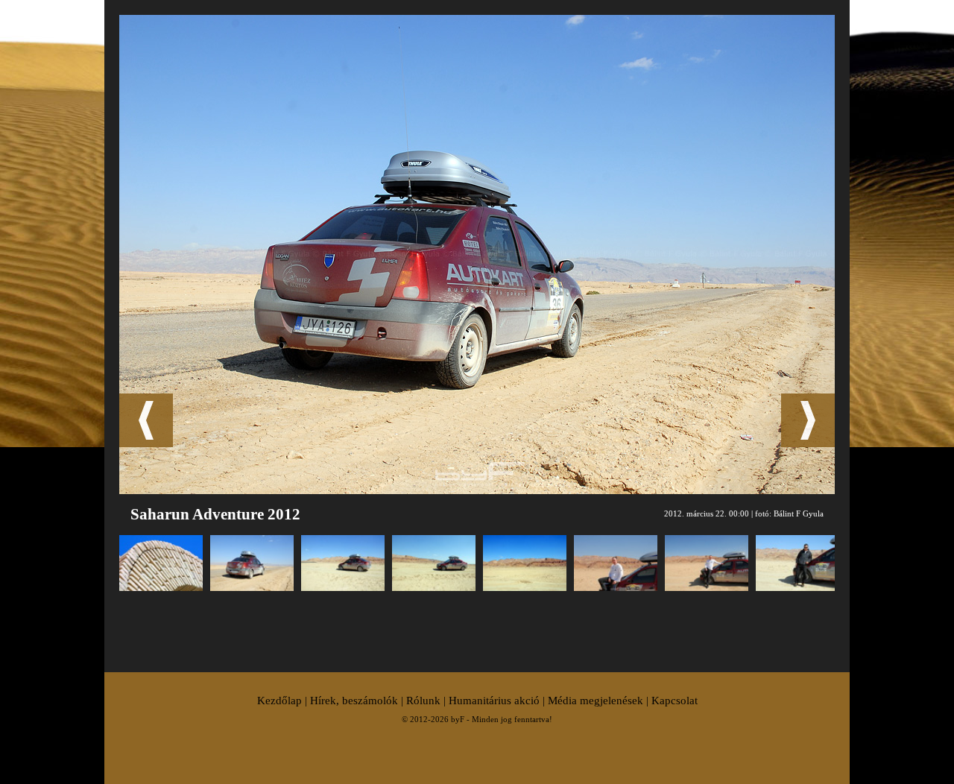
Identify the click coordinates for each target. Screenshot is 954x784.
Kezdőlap (279, 700)
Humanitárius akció (494, 700)
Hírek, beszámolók (354, 700)
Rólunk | (427, 700)
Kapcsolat (674, 700)
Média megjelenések (595, 700)
